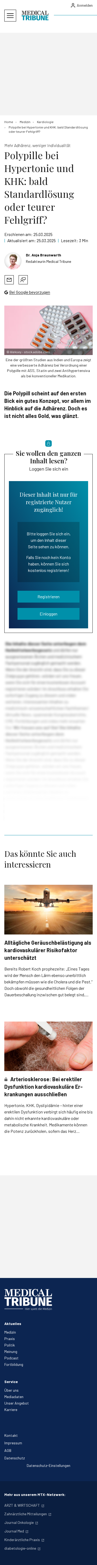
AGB (7, 1450)
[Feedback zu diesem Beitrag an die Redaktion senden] (23, 279)
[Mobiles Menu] (10, 16)
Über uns (11, 1390)
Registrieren (48, 596)
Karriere (10, 1409)
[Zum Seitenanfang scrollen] (87, 1555)
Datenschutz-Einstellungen (48, 1465)
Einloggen (48, 613)
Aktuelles (12, 1323)
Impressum (13, 1443)
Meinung (10, 1351)
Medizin (10, 1332)
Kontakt (11, 1435)
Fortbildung (13, 1364)
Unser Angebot (16, 1403)
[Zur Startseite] (35, 16)
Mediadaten (13, 1396)
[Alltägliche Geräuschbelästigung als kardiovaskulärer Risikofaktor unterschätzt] (48, 909)
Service (11, 1381)
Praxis (9, 1338)
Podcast (11, 1358)
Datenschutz (14, 1458)
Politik (9, 1345)
